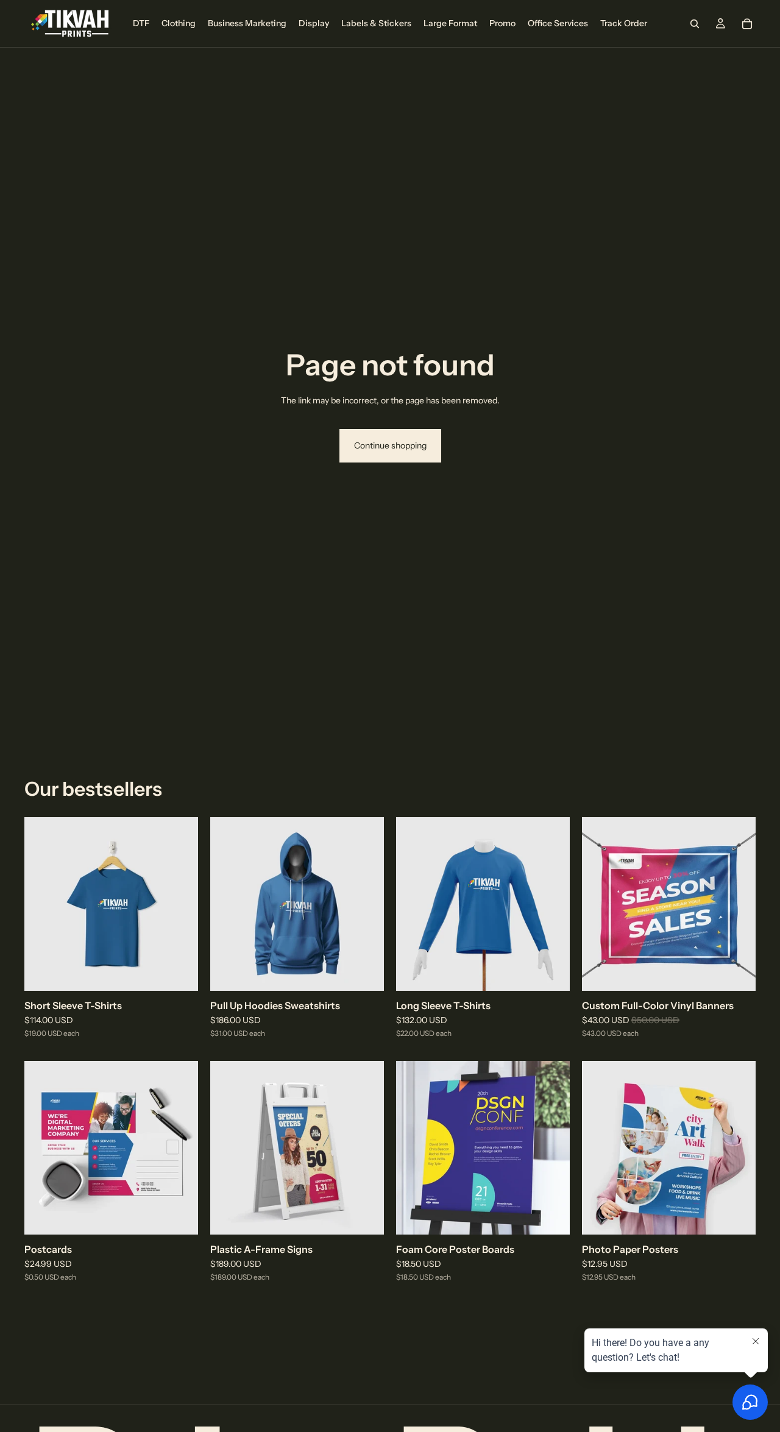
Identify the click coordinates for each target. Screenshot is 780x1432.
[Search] (694, 23)
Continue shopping (390, 445)
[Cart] (747, 23)
